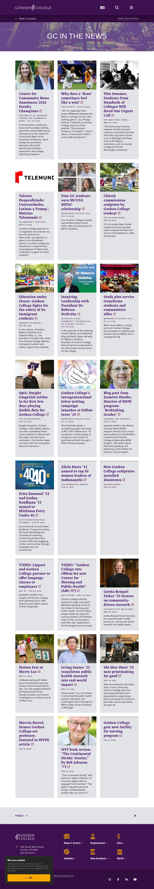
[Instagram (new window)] (109, 879)
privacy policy (42, 866)
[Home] (33, 7)
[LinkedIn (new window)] (126, 879)
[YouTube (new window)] (135, 879)
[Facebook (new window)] (118, 879)
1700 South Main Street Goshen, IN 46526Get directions (32, 850)
